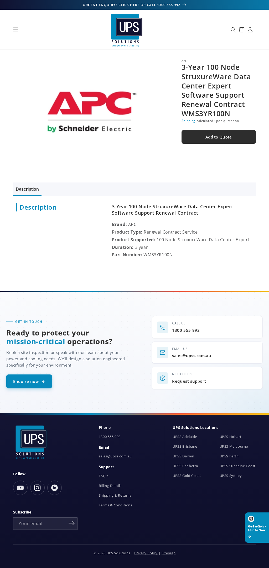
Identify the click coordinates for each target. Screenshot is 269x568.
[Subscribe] (71, 523)
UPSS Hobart (231, 436)
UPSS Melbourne (234, 446)
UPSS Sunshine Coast (238, 466)
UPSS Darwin (183, 456)
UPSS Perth (229, 456)
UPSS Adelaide (185, 436)
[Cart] (241, 30)
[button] (16, 30)
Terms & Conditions (115, 505)
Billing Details (110, 485)
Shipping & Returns (115, 495)
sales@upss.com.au (115, 456)
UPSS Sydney (231, 475)
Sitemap (168, 553)
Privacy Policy (146, 553)
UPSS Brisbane (185, 446)
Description (27, 189)
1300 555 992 (110, 436)
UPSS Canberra (185, 466)
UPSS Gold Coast (187, 475)
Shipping (189, 120)
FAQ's (103, 476)
